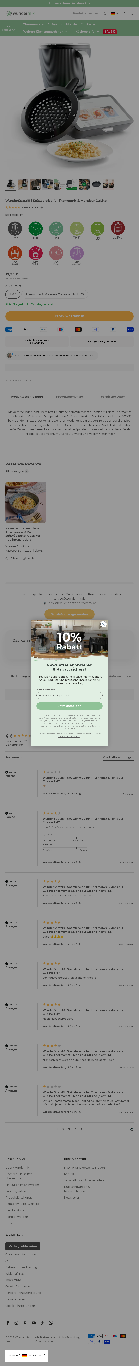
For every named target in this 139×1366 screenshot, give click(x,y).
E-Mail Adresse (45, 689)
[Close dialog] (103, 624)
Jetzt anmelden (69, 706)
